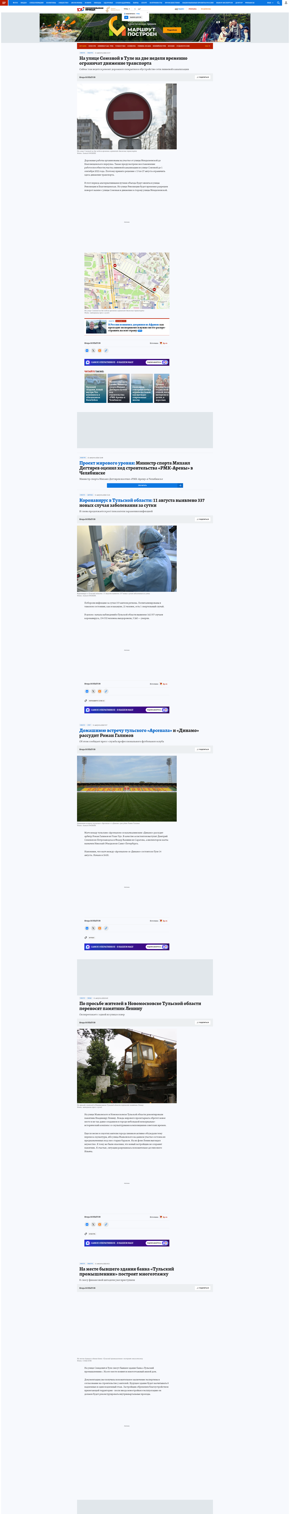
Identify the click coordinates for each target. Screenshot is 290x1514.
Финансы (249, 3)
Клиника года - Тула (105, 46)
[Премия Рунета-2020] (111, 9)
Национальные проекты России (198, 3)
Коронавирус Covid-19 (96, 701)
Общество (63, 3)
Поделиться (204, 77)
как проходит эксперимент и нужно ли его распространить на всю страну (137, 327)
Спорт (144, 3)
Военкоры (132, 46)
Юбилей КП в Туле (159, 46)
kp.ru (165, 343)
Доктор (239, 3)
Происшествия (172, 3)
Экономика (76, 3)
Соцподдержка (123, 3)
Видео (24, 3)
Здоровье (108, 3)
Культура (92, 1234)
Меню (4, 3)
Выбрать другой (135, 17)
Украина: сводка (144, 46)
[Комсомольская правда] (90, 9)
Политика (51, 3)
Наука (135, 3)
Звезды (97, 3)
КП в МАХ (171, 46)
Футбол (91, 937)
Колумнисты (156, 3)
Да (126, 17)
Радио (181, 9)
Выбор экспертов (224, 3)
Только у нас (120, 46)
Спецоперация (36, 3)
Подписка (206, 9)
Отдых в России (183, 46)
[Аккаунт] (286, 3)
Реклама (192, 9)
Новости (92, 46)
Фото (15, 3)
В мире (88, 3)
